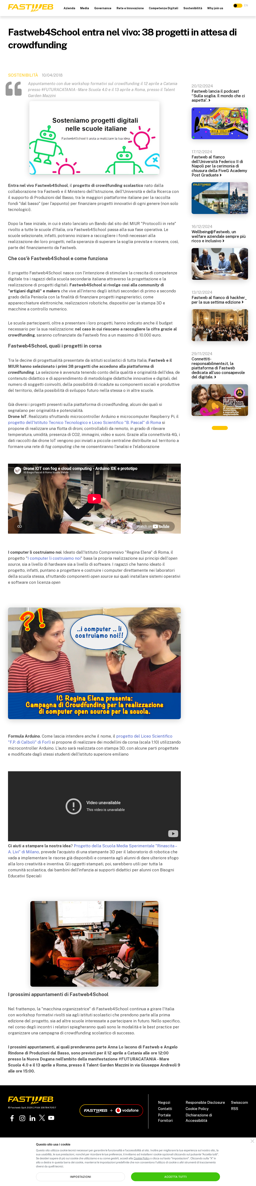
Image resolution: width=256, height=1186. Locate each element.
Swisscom (239, 1102)
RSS (234, 1109)
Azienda (69, 8)
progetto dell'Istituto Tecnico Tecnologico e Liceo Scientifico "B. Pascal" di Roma (84, 422)
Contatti (165, 1109)
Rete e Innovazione (130, 8)
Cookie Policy (197, 1109)
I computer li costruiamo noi (54, 558)
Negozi (164, 1102)
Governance (102, 8)
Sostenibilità (192, 8)
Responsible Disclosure (205, 1102)
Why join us (215, 8)
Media (84, 8)
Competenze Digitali (163, 8)
